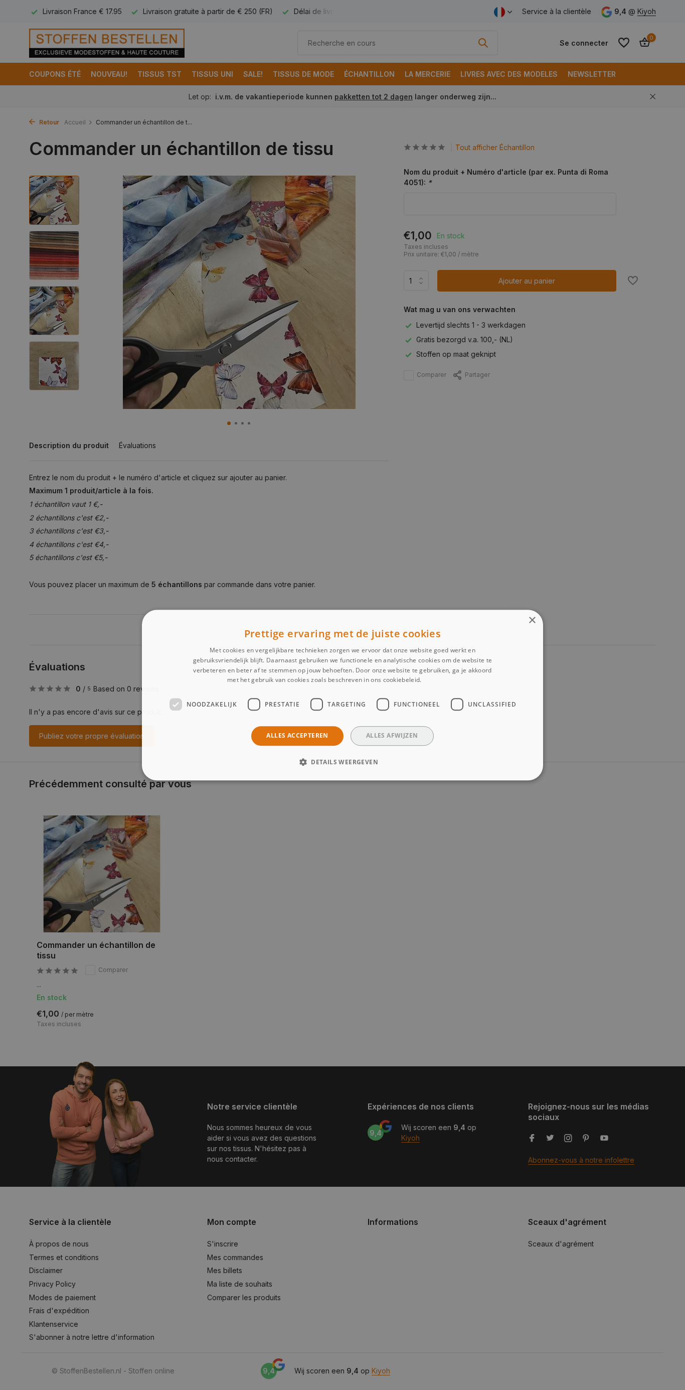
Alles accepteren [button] (297, 735)
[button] (342, 762)
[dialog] (342, 695)
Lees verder (440, 680)
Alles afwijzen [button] (392, 735)
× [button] (532, 620)
